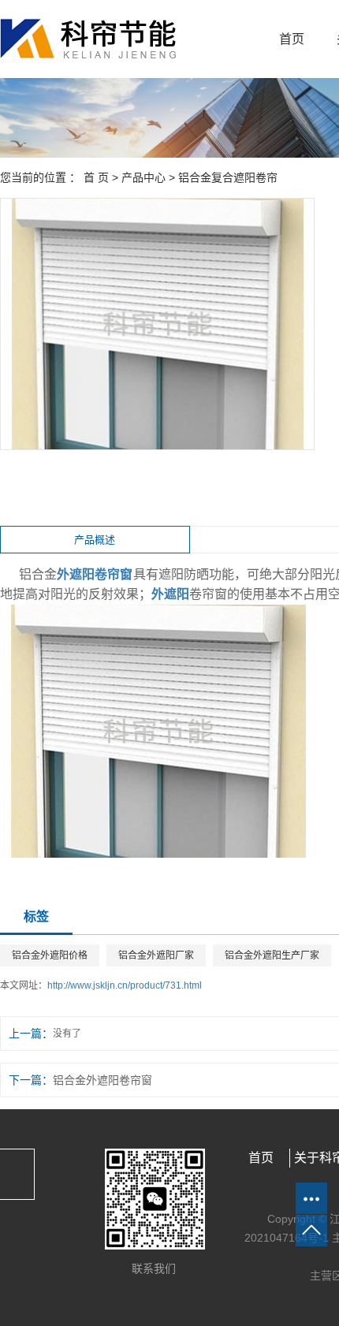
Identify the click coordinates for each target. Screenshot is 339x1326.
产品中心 (143, 177)
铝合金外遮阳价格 (50, 955)
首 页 (96, 177)
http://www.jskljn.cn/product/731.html (124, 985)
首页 (291, 39)
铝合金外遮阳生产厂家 (272, 955)
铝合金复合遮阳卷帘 (228, 177)
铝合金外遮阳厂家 (156, 955)
